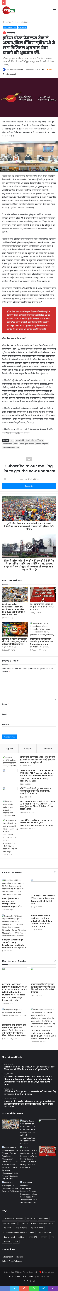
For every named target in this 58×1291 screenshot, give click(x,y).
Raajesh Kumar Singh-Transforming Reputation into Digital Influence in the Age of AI (14, 943)
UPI (12, 440)
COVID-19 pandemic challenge (15, 1228)
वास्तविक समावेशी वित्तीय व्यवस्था (11, 447)
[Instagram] (33, 1280)
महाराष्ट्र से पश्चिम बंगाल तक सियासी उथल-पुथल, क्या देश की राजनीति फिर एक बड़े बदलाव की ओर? (14, 643)
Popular (9, 748)
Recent (27, 748)
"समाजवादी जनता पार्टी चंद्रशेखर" (13, 1219)
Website (5, 724)
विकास (16, 1242)
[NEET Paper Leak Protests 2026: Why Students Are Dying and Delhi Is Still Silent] (43, 886)
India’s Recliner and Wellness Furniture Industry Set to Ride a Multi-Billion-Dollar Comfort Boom (41, 921)
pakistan (21, 1237)
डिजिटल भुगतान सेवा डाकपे (27, 444)
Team (24, 1276)
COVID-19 (24, 1223)
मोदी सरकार (7, 1242)
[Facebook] (24, 1280)
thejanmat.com (48, 1272)
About (18, 1276)
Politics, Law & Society (20, 22)
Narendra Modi (9, 1237)
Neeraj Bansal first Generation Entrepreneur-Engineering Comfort (12, 902)
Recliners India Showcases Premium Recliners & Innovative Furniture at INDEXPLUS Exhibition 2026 (13, 609)
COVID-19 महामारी (37, 1228)
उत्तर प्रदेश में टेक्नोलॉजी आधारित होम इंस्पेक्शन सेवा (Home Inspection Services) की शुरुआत (42, 643)
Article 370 (31, 1219)
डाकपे (15, 444)
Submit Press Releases (12, 1261)
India (32, 1232)
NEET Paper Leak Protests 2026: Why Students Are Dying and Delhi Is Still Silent (43, 899)
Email (5, 714)
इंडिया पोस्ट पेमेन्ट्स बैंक (37, 440)
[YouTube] (30, 1280)
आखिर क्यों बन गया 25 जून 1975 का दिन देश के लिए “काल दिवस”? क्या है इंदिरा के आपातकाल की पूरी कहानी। (37, 760)
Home (7, 22)
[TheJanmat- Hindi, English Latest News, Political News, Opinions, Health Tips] (9, 10)
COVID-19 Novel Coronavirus (42, 1223)
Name (5, 704)
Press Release (22, 27)
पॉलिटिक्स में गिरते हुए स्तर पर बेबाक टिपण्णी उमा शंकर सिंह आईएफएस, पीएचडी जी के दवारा (36, 791)
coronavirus (43, 1219)
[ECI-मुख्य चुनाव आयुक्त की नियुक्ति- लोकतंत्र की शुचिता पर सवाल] (43, 594)
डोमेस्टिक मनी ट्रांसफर (42, 444)
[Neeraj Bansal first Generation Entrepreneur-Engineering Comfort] (14, 887)
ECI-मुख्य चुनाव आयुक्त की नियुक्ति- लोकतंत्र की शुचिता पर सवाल (42, 607)
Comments (47, 748)
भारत (52, 1237)
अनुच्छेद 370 (33, 1237)
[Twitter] (27, 1280)
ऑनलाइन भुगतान (7, 444)
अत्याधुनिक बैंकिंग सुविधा (22, 440)
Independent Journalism (12, 1257)
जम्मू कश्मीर (44, 1237)
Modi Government (44, 1232)
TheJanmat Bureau (13, 70)
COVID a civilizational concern (15, 1232)
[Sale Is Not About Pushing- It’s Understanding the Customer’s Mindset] (10, 1187)
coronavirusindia (10, 1223)
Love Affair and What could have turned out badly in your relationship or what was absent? (36, 823)
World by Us (34, 1276)
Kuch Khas (45, 1276)
